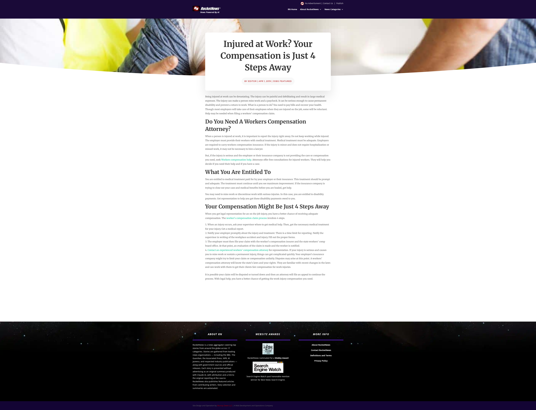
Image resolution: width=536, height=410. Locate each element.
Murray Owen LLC (224, 405)
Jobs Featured (282, 81)
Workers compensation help (236, 159)
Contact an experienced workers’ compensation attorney (238, 250)
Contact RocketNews (321, 350)
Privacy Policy (321, 360)
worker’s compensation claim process (246, 218)
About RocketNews (309, 9)
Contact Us (328, 3)
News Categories (333, 9)
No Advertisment (313, 3)
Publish (339, 3)
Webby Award (282, 358)
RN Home (292, 9)
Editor (252, 81)
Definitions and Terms (321, 355)
